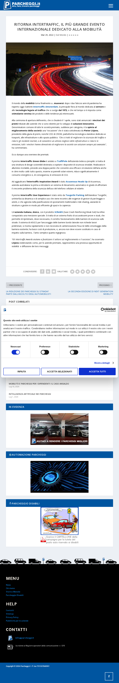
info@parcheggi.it (24, 638)
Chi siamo (10, 589)
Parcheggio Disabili (15, 596)
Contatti (10, 611)
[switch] (45, 352)
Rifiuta (22, 371)
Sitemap (10, 614)
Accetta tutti (97, 371)
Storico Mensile (13, 592)
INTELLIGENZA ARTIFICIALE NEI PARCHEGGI (30, 394)
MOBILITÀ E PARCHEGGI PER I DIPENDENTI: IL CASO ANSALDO (39, 383)
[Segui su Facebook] (109, 676)
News (8, 585)
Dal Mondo (61, 35)
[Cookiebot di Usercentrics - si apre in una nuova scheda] (103, 310)
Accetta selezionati (59, 371)
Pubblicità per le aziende (17, 621)
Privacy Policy (12, 618)
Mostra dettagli (102, 363)
